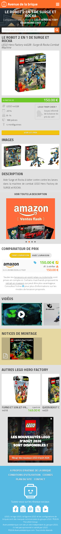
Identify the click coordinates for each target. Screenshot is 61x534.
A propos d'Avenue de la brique (30, 470)
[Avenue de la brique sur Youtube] (45, 508)
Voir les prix (30, 132)
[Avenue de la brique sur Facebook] (15, 508)
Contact (39, 479)
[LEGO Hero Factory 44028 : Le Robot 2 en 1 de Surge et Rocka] (30, 92)
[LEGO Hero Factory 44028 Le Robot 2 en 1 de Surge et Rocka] (12, 166)
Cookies (48, 475)
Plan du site (24, 479)
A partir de (8, 100)
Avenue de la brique (19, 4)
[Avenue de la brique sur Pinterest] (30, 508)
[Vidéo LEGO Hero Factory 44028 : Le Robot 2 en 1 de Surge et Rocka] (21, 314)
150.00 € (51, 100)
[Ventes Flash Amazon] (30, 218)
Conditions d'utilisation (24, 475)
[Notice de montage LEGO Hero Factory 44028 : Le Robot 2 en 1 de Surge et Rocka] (22, 349)
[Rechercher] (56, 30)
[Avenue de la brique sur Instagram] (23, 508)
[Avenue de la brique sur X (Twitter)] (37, 508)
